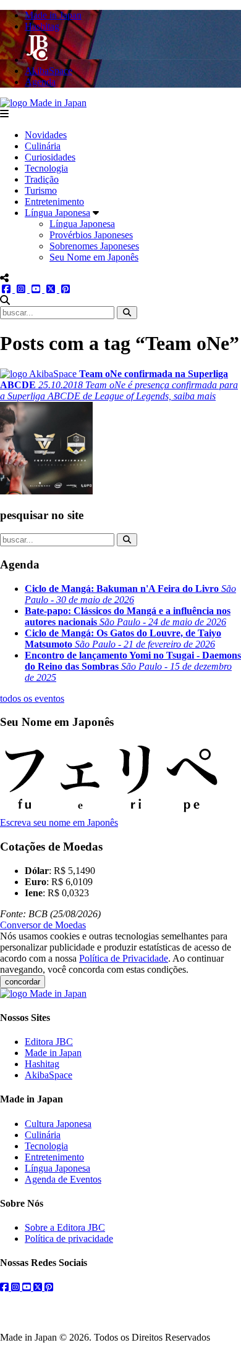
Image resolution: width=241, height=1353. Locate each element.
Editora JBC (49, 1041)
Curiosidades (50, 157)
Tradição (42, 179)
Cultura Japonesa (58, 1123)
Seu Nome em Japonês (93, 257)
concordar (22, 981)
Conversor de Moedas (43, 925)
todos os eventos (32, 698)
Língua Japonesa (57, 212)
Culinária (43, 146)
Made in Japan (53, 1052)
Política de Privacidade (123, 958)
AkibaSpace (48, 1075)
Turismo (41, 190)
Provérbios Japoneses (91, 235)
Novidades (46, 135)
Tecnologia (46, 168)
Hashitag (42, 1064)
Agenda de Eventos (63, 1179)
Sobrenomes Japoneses (94, 246)
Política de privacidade (69, 1238)
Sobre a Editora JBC (65, 1227)
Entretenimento (54, 201)
